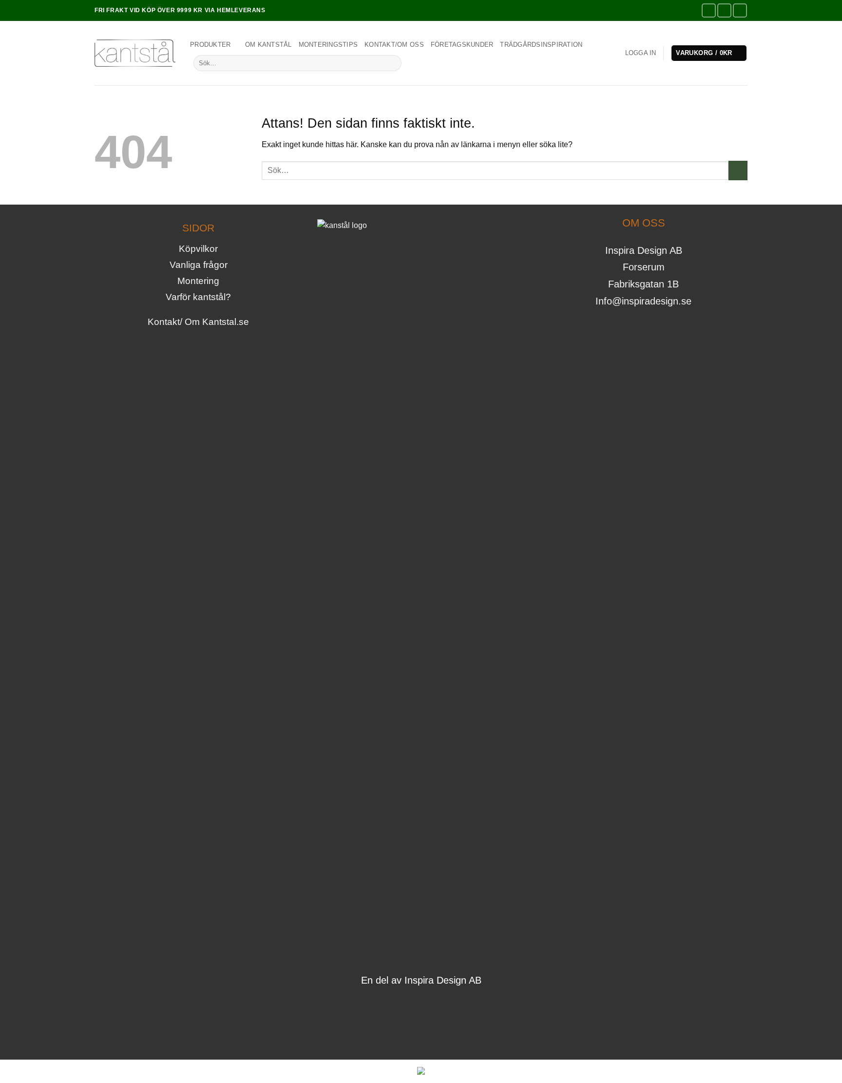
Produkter (210, 44)
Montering (198, 281)
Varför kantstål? (198, 297)
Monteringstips (328, 44)
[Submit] (392, 63)
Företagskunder (462, 44)
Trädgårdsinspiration (541, 44)
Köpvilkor (198, 249)
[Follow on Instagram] (724, 10)
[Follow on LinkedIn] (740, 10)
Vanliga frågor (199, 265)
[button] (640, 53)
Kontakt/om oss (394, 44)
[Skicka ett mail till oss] (442, 1004)
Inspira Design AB (442, 980)
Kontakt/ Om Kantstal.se (198, 322)
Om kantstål (268, 44)
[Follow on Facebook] (709, 10)
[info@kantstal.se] (692, 10)
